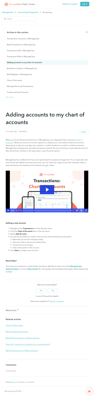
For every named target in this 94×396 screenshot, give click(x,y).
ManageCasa (7, 12)
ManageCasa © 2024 (13, 391)
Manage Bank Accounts (17, 331)
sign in (14, 382)
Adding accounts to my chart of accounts (24, 62)
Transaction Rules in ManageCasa (21, 56)
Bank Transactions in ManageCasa (21, 44)
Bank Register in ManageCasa (19, 74)
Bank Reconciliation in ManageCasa (22, 68)
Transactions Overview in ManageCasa (23, 38)
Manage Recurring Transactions (20, 86)
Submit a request (69, 4)
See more (9, 97)
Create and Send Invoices (17, 92)
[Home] (13, 4)
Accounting (47, 12)
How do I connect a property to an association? (28, 344)
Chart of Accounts (14, 80)
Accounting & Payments (28, 12)
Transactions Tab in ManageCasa (20, 50)
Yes (41, 290)
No (53, 290)
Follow (83, 132)
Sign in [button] (84, 4)
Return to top (11, 310)
